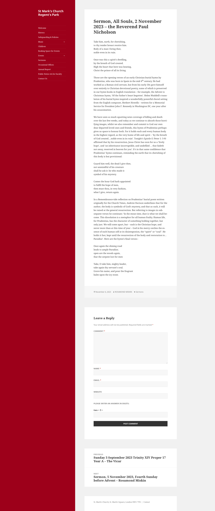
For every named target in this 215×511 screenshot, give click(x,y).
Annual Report (44, 69)
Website (98, 392)
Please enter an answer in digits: (111, 403)
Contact (146, 502)
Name (97, 368)
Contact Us (42, 78)
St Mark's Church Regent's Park (50, 13)
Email (97, 380)
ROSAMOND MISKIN (123, 292)
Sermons (42, 60)
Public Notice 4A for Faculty (50, 74)
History (41, 32)
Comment (99, 331)
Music (40, 42)
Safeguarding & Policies (48, 37)
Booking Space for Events (49, 51)
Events (41, 55)
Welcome (42, 28)
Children (42, 46)
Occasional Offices (46, 65)
